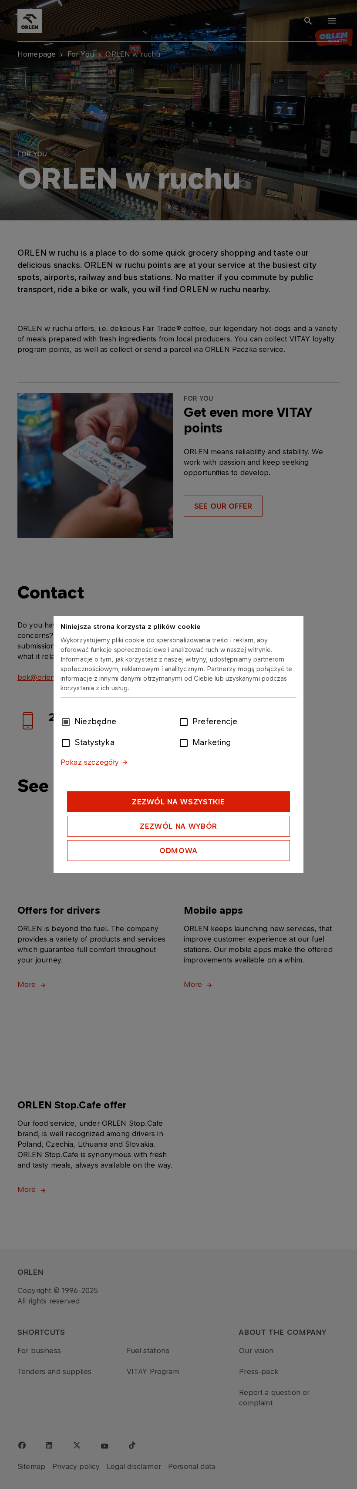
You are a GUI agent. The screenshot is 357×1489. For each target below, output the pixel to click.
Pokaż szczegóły (90, 762)
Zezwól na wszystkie (178, 801)
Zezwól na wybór (178, 826)
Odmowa (178, 850)
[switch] (185, 721)
